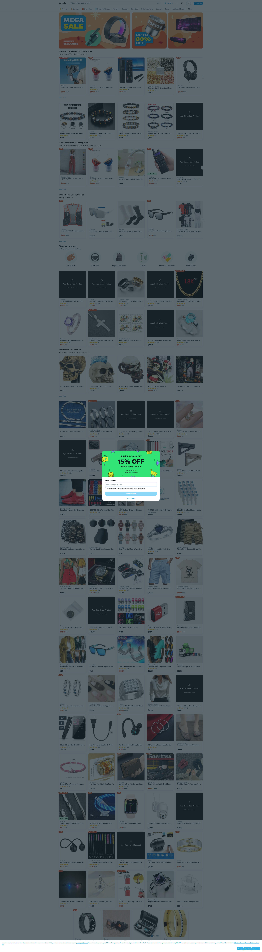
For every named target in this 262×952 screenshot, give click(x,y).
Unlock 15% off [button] (131, 494)
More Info (256, 949)
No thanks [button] (131, 498)
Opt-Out (247, 949)
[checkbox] (105, 488)
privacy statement (82, 943)
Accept (240, 949)
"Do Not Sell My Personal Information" (246, 943)
